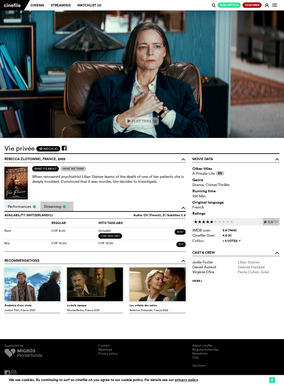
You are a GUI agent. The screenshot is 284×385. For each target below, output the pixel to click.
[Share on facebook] (64, 148)
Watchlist (48, 149)
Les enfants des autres (143, 305)
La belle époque (77, 305)
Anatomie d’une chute (18, 305)
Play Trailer (142, 121)
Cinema (37, 5)
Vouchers (198, 365)
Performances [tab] (20, 206)
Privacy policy (108, 354)
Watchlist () (89, 5)
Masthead (105, 350)
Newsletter (200, 354)
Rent (180, 232)
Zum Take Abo (110, 236)
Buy (181, 244)
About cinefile (202, 346)
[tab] (45, 168)
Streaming (61, 5)
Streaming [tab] (53, 206)
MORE (197, 281)
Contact (104, 346)
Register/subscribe (205, 350)
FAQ (195, 357)
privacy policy (186, 379)
